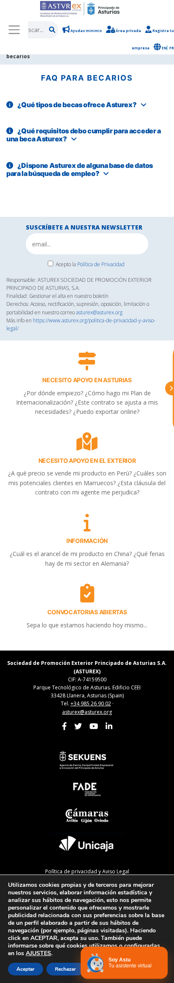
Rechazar (65, 969)
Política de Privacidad (101, 264)
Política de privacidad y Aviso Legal (87, 871)
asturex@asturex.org (99, 312)
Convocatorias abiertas (87, 612)
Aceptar (25, 969)
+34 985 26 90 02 (91, 703)
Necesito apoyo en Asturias (87, 379)
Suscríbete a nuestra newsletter (84, 227)
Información (87, 540)
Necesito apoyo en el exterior (87, 460)
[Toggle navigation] (14, 29)
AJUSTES (38, 953)
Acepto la (90, 264)
